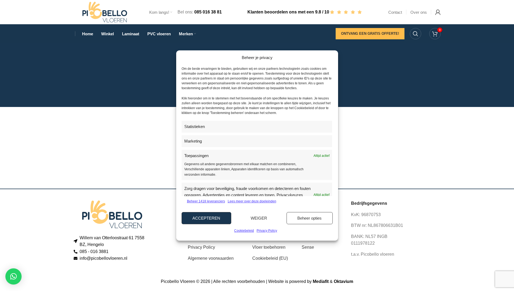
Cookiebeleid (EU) (270, 258)
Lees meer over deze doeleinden (252, 201)
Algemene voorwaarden (211, 258)
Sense (308, 247)
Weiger (259, 218)
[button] (13, 276)
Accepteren (206, 218)
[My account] (438, 12)
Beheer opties (309, 218)
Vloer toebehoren (268, 247)
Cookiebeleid (244, 231)
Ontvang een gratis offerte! (370, 34)
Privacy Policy (267, 231)
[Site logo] (105, 11)
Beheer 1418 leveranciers (206, 201)
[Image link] (112, 214)
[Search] (415, 33)
